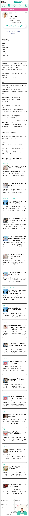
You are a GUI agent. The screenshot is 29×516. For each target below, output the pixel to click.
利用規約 (17, 500)
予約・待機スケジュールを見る (14, 26)
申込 (22, 22)
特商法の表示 (4, 504)
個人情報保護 (4, 500)
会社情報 (3, 507)
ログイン (25, 1)
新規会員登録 (18, 1)
